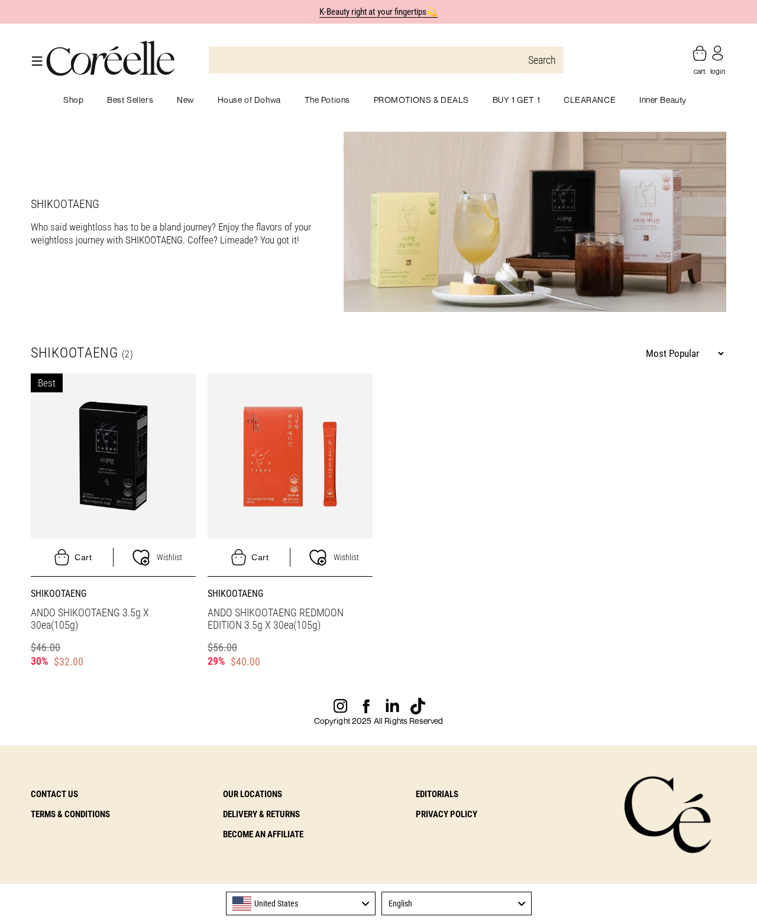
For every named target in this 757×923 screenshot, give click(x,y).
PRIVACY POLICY (446, 814)
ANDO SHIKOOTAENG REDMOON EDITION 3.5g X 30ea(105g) (276, 618)
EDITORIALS (437, 794)
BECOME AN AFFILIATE (263, 834)
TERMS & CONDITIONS (70, 814)
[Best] (113, 455)
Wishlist (169, 557)
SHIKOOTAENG (58, 593)
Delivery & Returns (261, 814)
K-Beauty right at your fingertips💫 (378, 11)
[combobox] (301, 903)
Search (542, 60)
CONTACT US (54, 794)
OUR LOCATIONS (252, 794)
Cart (83, 557)
